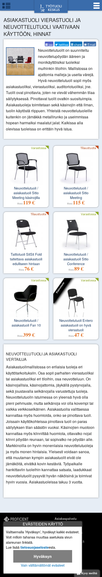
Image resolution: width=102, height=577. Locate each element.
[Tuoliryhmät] (6, 7)
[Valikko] (96, 7)
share (77, 44)
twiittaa (63, 44)
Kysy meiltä (88, 573)
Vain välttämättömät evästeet (43, 565)
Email (91, 44)
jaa (50, 44)
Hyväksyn (43, 556)
